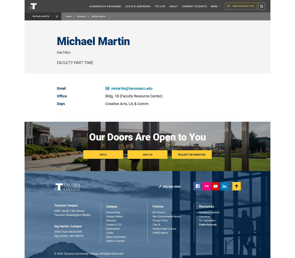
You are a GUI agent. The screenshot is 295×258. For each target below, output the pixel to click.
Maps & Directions (116, 236)
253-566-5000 (171, 186)
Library (110, 232)
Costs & (137, 6)
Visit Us (147, 154)
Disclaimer (205, 216)
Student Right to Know (164, 228)
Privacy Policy (160, 220)
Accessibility (113, 212)
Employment (113, 228)
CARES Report (160, 232)
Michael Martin (41, 16)
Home (68, 16)
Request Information (191, 154)
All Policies (159, 212)
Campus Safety (114, 216)
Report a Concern (115, 240)
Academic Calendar (209, 212)
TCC (160, 6)
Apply (103, 154)
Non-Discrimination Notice (167, 216)
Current (194, 6)
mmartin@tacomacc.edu (131, 88)
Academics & (105, 6)
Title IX (156, 224)
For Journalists (207, 220)
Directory (81, 16)
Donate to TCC (114, 224)
